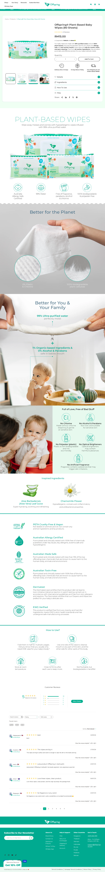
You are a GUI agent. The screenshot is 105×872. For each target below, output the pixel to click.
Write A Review (77, 701)
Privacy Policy (97, 869)
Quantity (58, 55)
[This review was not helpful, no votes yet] (94, 743)
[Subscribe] (31, 838)
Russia (76, 850)
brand (17, 725)
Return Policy (87, 869)
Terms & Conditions (57, 869)
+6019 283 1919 (92, 836)
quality (11, 725)
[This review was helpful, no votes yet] (91, 743)
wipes (22, 725)
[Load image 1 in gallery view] (10, 78)
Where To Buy (50, 846)
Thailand (76, 839)
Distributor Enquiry (49, 842)
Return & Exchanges (63, 839)
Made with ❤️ (26, 869)
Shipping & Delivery (63, 844)
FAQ (61, 836)
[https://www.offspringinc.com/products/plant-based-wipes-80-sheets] (66, 97)
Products (12, 19)
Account (62, 848)
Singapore (77, 836)
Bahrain (76, 855)
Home (7, 19)
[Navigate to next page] (64, 808)
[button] (6, 2)
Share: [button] (57, 97)
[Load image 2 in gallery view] (22, 78)
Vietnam (76, 841)
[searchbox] (14, 717)
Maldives (76, 852)
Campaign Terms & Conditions (73, 869)
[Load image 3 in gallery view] (33, 78)
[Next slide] (48, 79)
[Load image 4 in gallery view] (45, 78)
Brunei (76, 847)
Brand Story (49, 836)
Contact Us (49, 839)
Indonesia (77, 844)
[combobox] (31, 717)
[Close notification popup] (21, 860)
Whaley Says (50, 849)
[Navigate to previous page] (40, 808)
